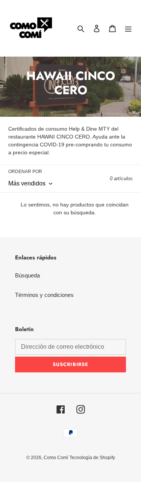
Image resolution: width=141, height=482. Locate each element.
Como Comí (56, 457)
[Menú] (128, 28)
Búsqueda (27, 275)
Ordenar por (25, 171)
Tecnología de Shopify (92, 457)
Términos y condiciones (44, 295)
